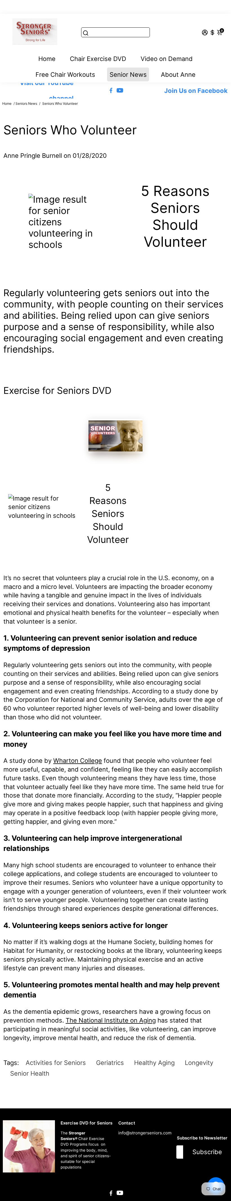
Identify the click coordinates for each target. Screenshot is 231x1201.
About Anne (178, 74)
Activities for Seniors (56, 1062)
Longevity (199, 1062)
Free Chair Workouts (65, 74)
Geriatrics (110, 1062)
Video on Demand (167, 58)
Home (46, 58)
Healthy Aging (154, 1062)
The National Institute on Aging (111, 1020)
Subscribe (207, 1152)
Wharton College (77, 760)
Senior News (128, 74)
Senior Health (29, 1073)
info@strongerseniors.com (145, 1133)
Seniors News (26, 103)
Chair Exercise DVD (98, 58)
